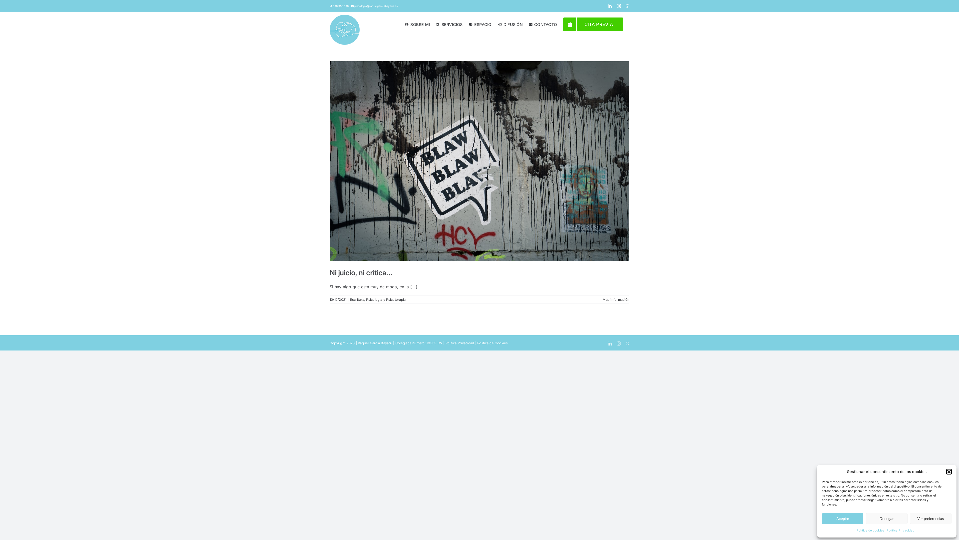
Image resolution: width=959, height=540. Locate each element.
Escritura (357, 300)
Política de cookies (870, 530)
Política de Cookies (492, 343)
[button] (949, 471)
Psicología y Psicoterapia (386, 300)
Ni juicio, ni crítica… (361, 272)
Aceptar (842, 518)
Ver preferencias (930, 518)
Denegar (887, 518)
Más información (616, 300)
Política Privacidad (900, 530)
